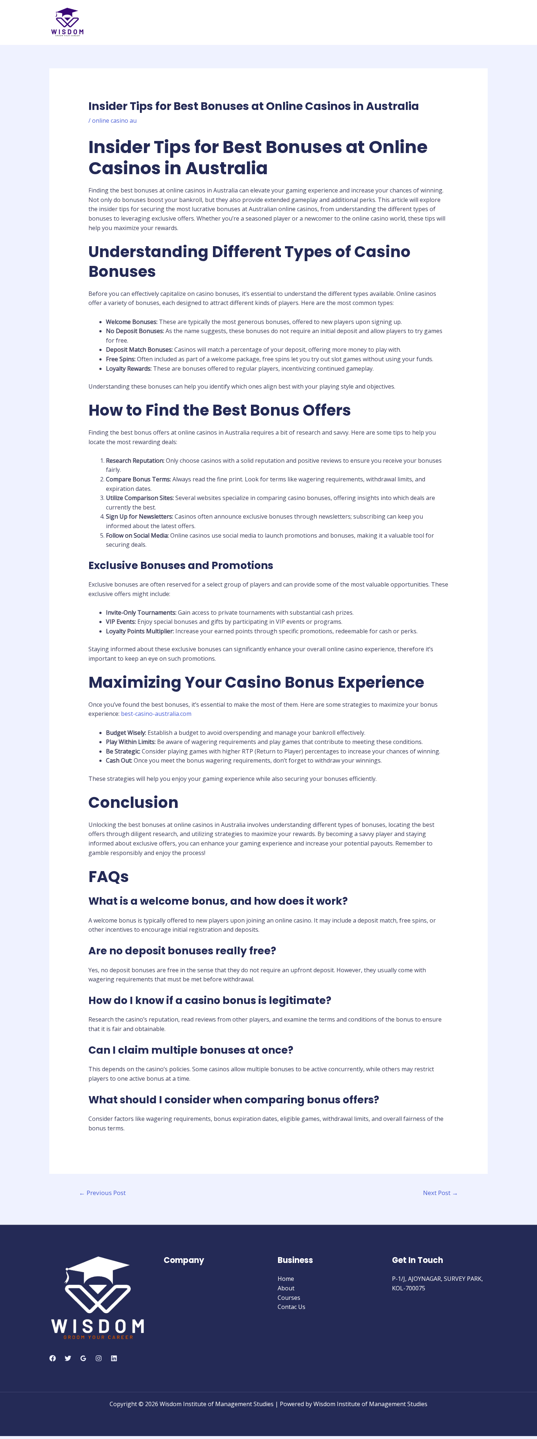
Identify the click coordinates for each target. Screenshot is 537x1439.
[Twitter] (68, 1358)
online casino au (114, 121)
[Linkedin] (114, 1358)
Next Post (440, 1192)
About (286, 1288)
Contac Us (291, 1307)
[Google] (83, 1358)
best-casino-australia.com (156, 714)
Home (286, 1279)
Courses (289, 1298)
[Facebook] (52, 1358)
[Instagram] (98, 1358)
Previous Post (102, 1192)
